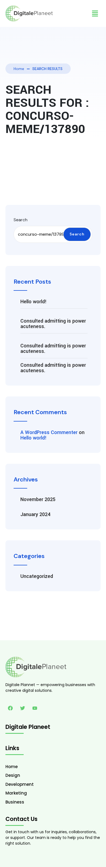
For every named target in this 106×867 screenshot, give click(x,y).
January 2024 (35, 514)
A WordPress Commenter (48, 432)
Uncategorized (36, 576)
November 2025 (37, 499)
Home (19, 68)
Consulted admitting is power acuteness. (53, 323)
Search (20, 220)
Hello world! (33, 301)
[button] (95, 13)
